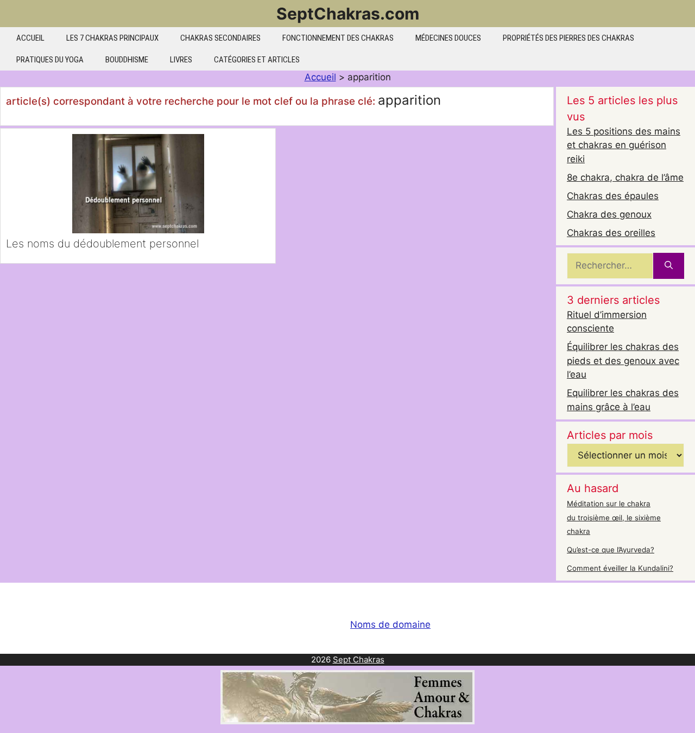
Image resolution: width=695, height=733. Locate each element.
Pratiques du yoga (50, 60)
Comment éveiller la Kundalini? (620, 568)
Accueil (30, 38)
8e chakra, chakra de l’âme (625, 177)
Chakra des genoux (609, 214)
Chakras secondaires (220, 38)
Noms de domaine (390, 624)
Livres (181, 60)
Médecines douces (448, 38)
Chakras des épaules (613, 195)
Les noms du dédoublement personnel (102, 243)
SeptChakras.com (347, 13)
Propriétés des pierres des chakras (568, 38)
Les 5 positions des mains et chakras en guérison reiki (623, 145)
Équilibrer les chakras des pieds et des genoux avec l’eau (623, 360)
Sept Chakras (358, 659)
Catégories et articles (257, 60)
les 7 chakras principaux (112, 38)
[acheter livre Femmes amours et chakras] (347, 721)
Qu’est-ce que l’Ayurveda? (610, 549)
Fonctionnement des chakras (338, 38)
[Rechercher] (668, 266)
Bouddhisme (126, 60)
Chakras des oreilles (611, 232)
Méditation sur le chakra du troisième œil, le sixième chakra (614, 517)
